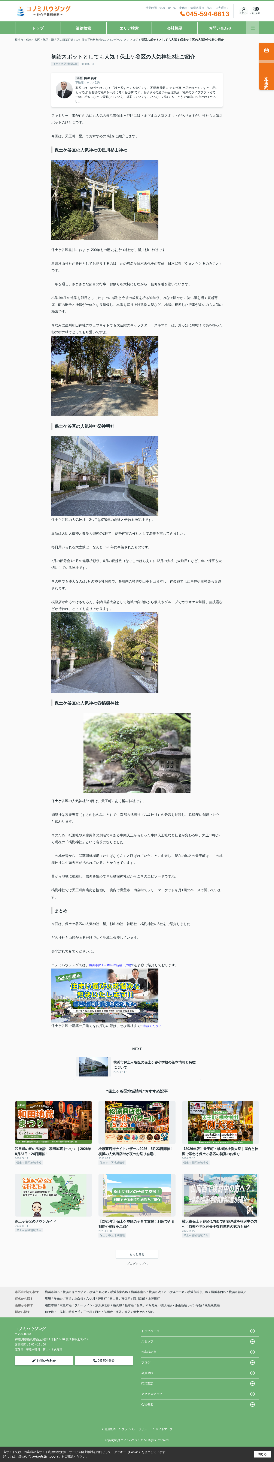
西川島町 (139, 1298)
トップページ (150, 1331)
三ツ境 (87, 1312)
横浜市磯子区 (158, 1292)
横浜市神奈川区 (197, 1292)
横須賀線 (166, 1305)
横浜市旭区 (52, 1292)
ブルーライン (83, 1305)
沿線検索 (83, 28)
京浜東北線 (103, 1305)
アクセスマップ (151, 1394)
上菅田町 (154, 1298)
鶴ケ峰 (49, 1312)
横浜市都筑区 (238, 1292)
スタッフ (147, 1341)
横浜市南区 (138, 1292)
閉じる (262, 1454)
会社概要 (174, 28)
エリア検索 (129, 28)
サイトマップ (164, 1429)
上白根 (79, 1298)
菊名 (151, 1312)
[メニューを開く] (253, 28)
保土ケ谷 (139, 1312)
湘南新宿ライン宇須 (189, 1305)
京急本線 (66, 1305)
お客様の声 (148, 1352)
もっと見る (137, 1254)
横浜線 (118, 1305)
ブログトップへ (137, 1263)
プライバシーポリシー (136, 1429)
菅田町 (103, 1298)
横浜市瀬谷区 (119, 1292)
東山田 (114, 1298)
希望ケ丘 (74, 1312)
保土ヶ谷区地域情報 (65, 64)
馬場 (48, 1298)
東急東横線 (212, 1305)
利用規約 (110, 1429)
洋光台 (59, 1298)
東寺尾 (126, 1298)
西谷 (98, 1312)
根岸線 (130, 1305)
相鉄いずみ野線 (147, 1305)
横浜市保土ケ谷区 (75, 1292)
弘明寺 (108, 1312)
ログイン (243, 13)
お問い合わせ (220, 28)
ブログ (145, 1362)
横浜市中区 (177, 1292)
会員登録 (147, 1373)
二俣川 (61, 1312)
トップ (38, 28)
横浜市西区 (218, 1292)
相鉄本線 (51, 1305)
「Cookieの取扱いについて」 (44, 1456)
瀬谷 (119, 1312)
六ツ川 (91, 1298)
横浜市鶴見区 (98, 1292)
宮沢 (69, 1298)
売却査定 (147, 1383)
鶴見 (127, 1312)
